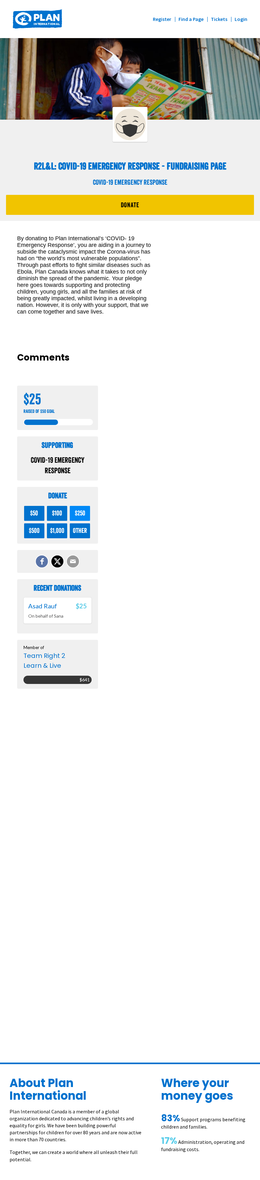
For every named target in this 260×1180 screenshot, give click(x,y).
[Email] (73, 561)
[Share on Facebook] (42, 561)
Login (241, 19)
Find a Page (191, 19)
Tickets (219, 19)
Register (162, 19)
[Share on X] (57, 561)
